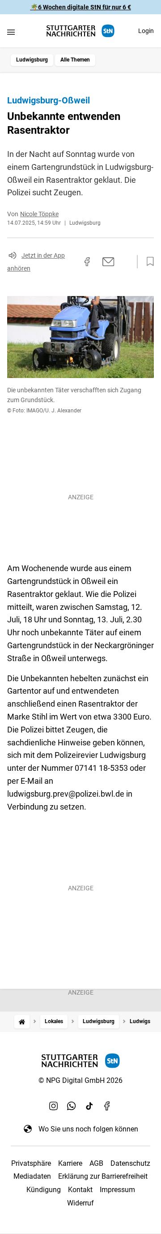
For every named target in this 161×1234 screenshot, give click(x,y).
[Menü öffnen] (11, 32)
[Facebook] (107, 1105)
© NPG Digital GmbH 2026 (80, 1080)
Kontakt (80, 1189)
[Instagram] (54, 1105)
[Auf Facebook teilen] (87, 262)
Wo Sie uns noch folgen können (88, 1129)
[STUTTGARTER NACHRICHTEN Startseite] (80, 31)
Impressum (117, 1189)
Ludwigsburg (32, 60)
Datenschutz (130, 1163)
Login (146, 30)
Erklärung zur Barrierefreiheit (103, 1176)
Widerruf (80, 1203)
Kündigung (43, 1189)
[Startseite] (22, 1021)
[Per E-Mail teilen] (108, 262)
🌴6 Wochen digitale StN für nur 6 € (80, 7)
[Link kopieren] (71, 261)
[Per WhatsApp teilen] (125, 261)
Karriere (70, 1163)
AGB (96, 1163)
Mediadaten (32, 1176)
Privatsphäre (31, 1163)
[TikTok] (89, 1105)
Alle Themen (75, 60)
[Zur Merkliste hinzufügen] (147, 262)
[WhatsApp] (71, 1105)
